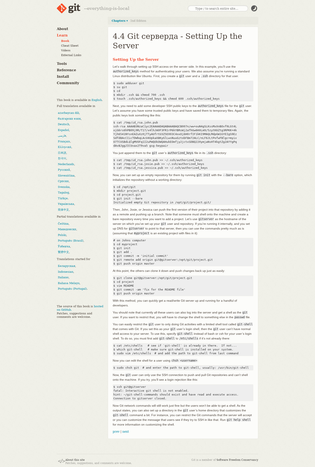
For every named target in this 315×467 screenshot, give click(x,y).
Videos (65, 50)
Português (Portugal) (72, 288)
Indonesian (65, 271)
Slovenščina (66, 175)
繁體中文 (63, 252)
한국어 (62, 158)
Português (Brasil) (70, 240)
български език (69, 118)
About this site (75, 459)
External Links (71, 55)
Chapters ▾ (120, 20)
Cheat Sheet (69, 45)
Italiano (63, 277)
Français (64, 141)
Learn (62, 35)
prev (116, 431)
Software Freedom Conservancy (237, 459)
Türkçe (63, 198)
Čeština (63, 223)
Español (63, 130)
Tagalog (63, 192)
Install (63, 77)
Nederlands (66, 164)
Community (68, 83)
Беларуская (66, 266)
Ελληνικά (64, 147)
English (97, 100)
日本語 (62, 152)
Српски (63, 181)
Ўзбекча (64, 246)
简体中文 (63, 209)
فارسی (62, 135)
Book (65, 41)
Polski (62, 235)
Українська (66, 203)
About (62, 29)
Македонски (67, 229)
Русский (64, 169)
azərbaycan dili (68, 112)
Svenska (64, 187)
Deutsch (63, 124)
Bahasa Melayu (69, 283)
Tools (62, 64)
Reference (66, 70)
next (125, 431)
